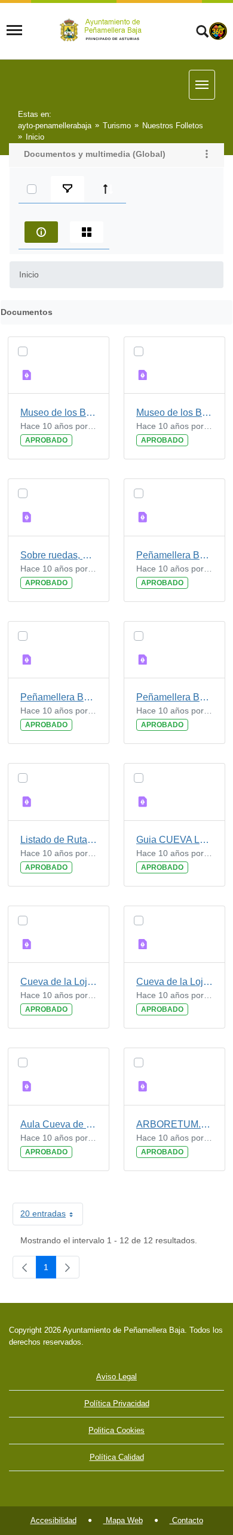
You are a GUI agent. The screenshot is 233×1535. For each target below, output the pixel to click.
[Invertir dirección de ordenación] (108, 189)
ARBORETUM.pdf (174, 1124)
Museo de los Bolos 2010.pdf (174, 412)
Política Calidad (117, 1457)
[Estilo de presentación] (86, 232)
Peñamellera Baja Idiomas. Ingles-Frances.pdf (174, 697)
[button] (206, 155)
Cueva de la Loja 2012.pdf (58, 982)
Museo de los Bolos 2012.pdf (58, 412)
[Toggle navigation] (14, 30)
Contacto (186, 1520)
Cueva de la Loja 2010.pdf (174, 982)
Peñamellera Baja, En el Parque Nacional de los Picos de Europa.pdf (58, 697)
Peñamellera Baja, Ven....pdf (174, 555)
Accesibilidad (53, 1520)
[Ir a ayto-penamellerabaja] (103, 30)
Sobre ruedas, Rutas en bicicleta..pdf (58, 555)
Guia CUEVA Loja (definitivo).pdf (174, 840)
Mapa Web (123, 1520)
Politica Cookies (116, 1430)
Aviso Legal (116, 1376)
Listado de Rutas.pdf (58, 840)
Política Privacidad (116, 1403)
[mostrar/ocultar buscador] (202, 33)
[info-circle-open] (41, 232)
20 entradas (51, 1216)
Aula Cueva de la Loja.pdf (58, 1124)
